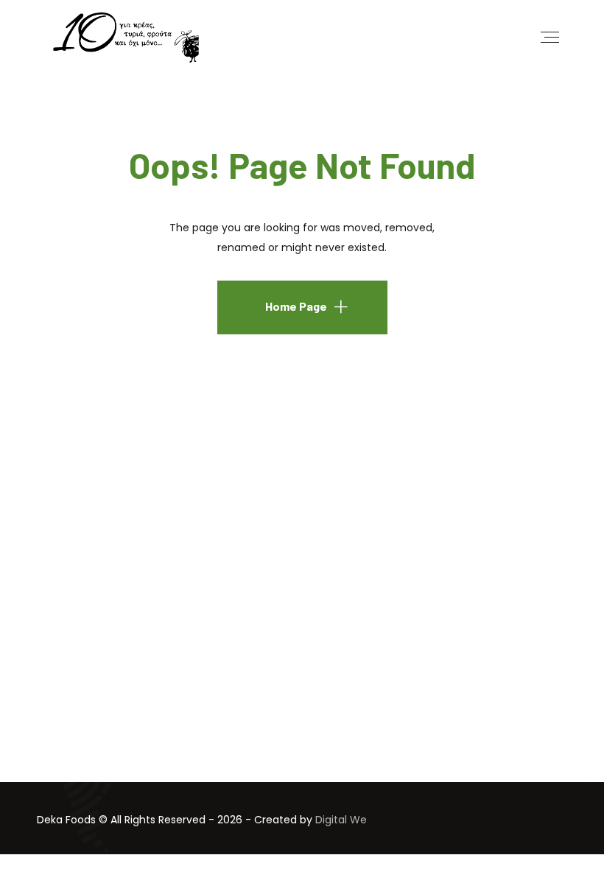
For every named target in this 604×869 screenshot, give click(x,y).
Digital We (341, 819)
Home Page (296, 306)
